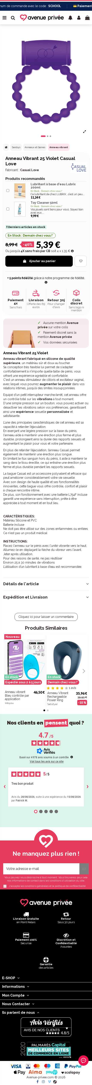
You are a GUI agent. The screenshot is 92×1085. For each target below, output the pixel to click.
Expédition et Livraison (25, 597)
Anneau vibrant (58, 147)
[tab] (46, 584)
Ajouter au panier (42, 261)
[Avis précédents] (4, 787)
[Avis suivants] (88, 787)
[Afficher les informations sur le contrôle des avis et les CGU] (71, 757)
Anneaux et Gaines (35, 147)
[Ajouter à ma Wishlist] (81, 261)
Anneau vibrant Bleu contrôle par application (17, 695)
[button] (70, 17)
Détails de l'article (21, 584)
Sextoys (16, 147)
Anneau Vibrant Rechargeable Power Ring (57, 696)
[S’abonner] (84, 868)
